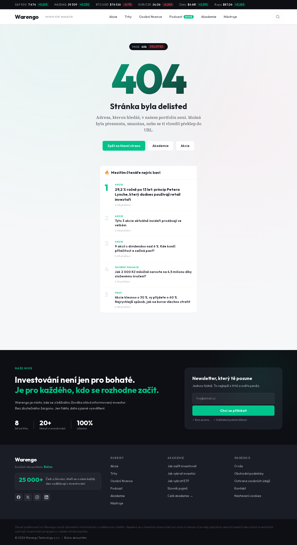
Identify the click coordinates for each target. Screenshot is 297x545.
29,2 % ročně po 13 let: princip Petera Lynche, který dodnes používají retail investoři (147, 194)
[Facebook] (18, 497)
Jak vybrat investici (181, 473)
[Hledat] (277, 16)
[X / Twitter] (28, 497)
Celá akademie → (180, 496)
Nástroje (230, 17)
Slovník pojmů (177, 488)
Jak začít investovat (182, 466)
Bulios (48, 467)
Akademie (208, 17)
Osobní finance (150, 17)
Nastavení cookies (247, 496)
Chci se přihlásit (233, 411)
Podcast (180, 17)
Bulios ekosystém (75, 537)
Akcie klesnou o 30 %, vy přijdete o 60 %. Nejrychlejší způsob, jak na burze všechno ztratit (152, 299)
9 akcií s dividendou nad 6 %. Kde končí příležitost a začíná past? (145, 248)
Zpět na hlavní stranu (123, 146)
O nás (238, 466)
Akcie (113, 17)
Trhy (128, 17)
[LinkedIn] (46, 497)
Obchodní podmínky (249, 473)
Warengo (44, 16)
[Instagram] (37, 497)
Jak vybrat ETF (178, 481)
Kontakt (240, 488)
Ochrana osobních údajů (252, 481)
